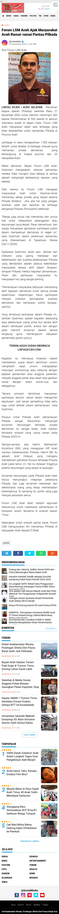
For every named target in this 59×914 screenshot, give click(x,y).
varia (16, 16)
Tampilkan (50, 628)
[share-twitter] (29, 553)
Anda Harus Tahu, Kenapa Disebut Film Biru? (22, 772)
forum (33, 865)
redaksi (34, 877)
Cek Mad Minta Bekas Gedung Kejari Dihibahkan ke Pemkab (22, 828)
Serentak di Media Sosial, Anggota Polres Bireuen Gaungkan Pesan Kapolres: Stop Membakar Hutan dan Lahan (20, 685)
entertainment (38, 860)
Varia (13, 905)
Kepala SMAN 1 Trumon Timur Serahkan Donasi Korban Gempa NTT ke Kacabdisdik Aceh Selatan (19, 703)
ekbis (52, 16)
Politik (28, 905)
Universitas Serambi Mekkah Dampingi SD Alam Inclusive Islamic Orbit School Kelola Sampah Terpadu (18, 721)
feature (6, 865)
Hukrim (20, 905)
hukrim (24, 16)
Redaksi (36, 905)
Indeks (45, 905)
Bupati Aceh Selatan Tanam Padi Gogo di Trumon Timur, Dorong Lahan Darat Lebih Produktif (18, 667)
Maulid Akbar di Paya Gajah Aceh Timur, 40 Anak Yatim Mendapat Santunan (23, 792)
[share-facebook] (18, 553)
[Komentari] (52, 553)
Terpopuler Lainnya (29, 841)
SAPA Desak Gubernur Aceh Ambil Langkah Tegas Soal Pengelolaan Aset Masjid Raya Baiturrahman (23, 758)
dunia (5, 856)
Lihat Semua (29, 735)
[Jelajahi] (55, 4)
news (8, 16)
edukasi (34, 856)
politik (33, 16)
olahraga (7, 877)
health (33, 869)
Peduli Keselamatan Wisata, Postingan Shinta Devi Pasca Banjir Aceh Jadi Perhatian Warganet (18, 649)
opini (46, 16)
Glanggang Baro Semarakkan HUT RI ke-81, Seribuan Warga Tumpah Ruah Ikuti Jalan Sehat (22, 811)
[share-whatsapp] (41, 553)
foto (4, 869)
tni (40, 16)
